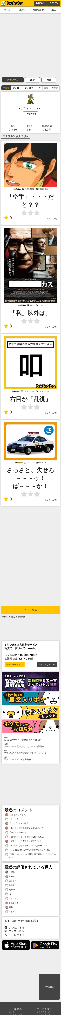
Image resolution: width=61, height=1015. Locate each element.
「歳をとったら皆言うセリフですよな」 (26, 841)
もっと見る (30, 610)
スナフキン (13, 79)
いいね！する (15, 927)
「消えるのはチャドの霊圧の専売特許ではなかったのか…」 (32, 855)
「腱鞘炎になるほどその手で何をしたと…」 (27, 836)
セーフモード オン (15, 664)
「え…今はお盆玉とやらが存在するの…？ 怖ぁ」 (30, 850)
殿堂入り (13, 1012)
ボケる (22, 9)
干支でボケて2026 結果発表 (17, 758)
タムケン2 (13, 903)
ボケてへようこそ (47, 664)
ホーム (7, 9)
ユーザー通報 (30, 113)
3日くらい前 (51, 218)
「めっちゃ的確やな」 (18, 832)
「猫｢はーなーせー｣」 (18, 814)
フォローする (15, 931)
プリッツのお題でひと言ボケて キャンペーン (25, 751)
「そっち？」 (14, 819)
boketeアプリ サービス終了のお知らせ (22, 738)
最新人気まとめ (43, 1012)
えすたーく (14, 898)
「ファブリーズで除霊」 (19, 823)
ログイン (53, 3)
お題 (49, 79)
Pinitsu (12, 872)
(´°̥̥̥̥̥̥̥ (10, 894)
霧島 (11, 907)
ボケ (32, 79)
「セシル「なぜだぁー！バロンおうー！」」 (28, 845)
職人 (54, 9)
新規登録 (40, 3)
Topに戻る (49, 987)
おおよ (12, 885)
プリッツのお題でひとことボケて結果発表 (24, 745)
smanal (21, 617)
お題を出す (38, 9)
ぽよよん (13, 880)
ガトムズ (13, 911)
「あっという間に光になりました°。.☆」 (26, 828)
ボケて (5, 617)
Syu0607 (13, 889)
